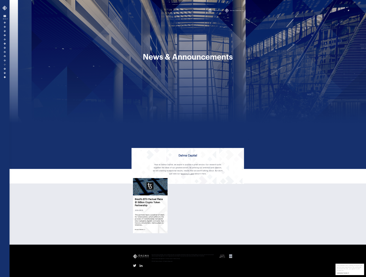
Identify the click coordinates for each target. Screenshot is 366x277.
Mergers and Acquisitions (183, 203)
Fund (213, 194)
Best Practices (201, 179)
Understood (342, 273)
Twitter (135, 265)
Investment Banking (5, 31)
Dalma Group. (177, 258)
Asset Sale (172, 179)
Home (5, 23)
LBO (199, 198)
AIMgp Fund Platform (5, 39)
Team (5, 60)
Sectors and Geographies (5, 48)
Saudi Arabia (173, 208)
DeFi (201, 189)
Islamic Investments (188, 198)
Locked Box (221, 198)
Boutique (228, 179)
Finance (179, 194)
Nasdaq (215, 203)
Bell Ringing (190, 179)
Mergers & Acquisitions (5, 35)
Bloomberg (219, 179)
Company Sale (185, 184)
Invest (216, 10)
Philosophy (5, 52)
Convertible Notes (215, 184)
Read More (139, 229)
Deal (196, 189)
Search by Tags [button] (187, 174)
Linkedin (141, 265)
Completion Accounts (200, 184)
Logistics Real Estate (234, 198)
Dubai (237, 189)
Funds (5, 43)
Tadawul (209, 208)
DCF (182, 189)
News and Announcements (5, 64)
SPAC (181, 208)
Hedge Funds (228, 194)
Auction (181, 179)
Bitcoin (211, 179)
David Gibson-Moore (171, 189)
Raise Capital (236, 10)
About (5, 27)
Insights (5, 69)
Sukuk (202, 208)
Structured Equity (191, 208)
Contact (5, 73)
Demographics (210, 189)
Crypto (226, 184)
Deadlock (189, 189)
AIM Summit (5, 77)
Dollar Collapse (228, 189)
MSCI (208, 203)
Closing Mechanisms (172, 184)
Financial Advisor (190, 194)
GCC (219, 194)
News (232, 203)
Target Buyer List (220, 208)
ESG (173, 194)
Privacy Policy (194, 254)
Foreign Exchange (203, 194)
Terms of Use (186, 254)
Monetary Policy (199, 203)
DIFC (219, 189)
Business (237, 179)
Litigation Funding (209, 198)
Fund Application (5, 56)
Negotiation (224, 203)
